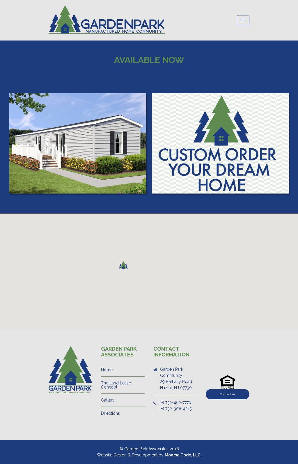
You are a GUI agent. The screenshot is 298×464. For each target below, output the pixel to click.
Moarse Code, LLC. (183, 455)
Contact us (227, 394)
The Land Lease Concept (116, 385)
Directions (110, 413)
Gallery (108, 400)
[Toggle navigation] (243, 20)
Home (107, 370)
